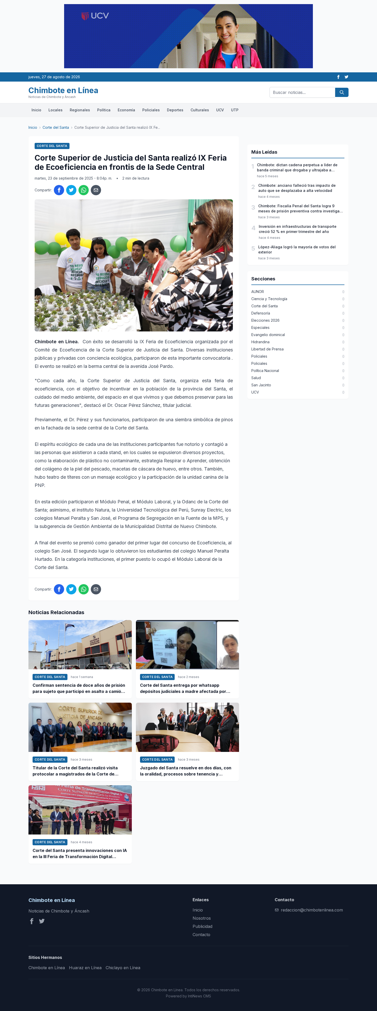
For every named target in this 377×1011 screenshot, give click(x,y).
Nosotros (202, 918)
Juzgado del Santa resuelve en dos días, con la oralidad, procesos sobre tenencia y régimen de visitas (185, 771)
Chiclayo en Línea (123, 967)
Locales (55, 110)
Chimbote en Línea (46, 967)
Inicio (36, 110)
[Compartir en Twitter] (71, 190)
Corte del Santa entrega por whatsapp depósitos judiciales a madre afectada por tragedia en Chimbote (183, 688)
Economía (126, 110)
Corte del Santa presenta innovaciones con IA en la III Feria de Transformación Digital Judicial (80, 854)
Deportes (175, 110)
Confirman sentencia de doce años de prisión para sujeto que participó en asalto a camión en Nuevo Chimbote (79, 688)
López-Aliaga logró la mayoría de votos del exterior (297, 249)
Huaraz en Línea (85, 967)
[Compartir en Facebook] (59, 190)
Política (104, 110)
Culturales (200, 110)
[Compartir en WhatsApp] (83, 190)
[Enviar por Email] (96, 190)
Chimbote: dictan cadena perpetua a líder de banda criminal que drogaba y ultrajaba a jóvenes (297, 168)
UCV (220, 110)
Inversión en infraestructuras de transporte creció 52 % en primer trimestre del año (297, 229)
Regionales (80, 110)
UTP (235, 110)
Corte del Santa (56, 127)
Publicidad (202, 926)
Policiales (151, 110)
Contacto (201, 934)
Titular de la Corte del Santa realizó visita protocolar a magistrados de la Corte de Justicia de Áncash (75, 771)
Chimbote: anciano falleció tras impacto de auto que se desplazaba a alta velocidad (297, 188)
